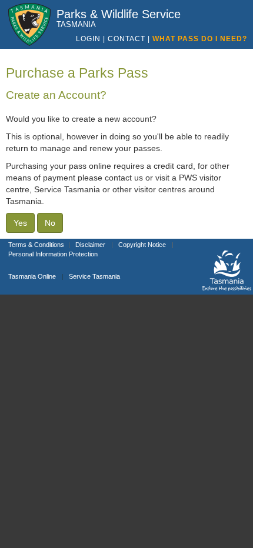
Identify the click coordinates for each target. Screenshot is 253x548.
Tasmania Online (32, 276)
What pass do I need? (199, 39)
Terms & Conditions (36, 244)
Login (88, 39)
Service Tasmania (94, 276)
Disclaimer (90, 244)
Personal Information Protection (53, 254)
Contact (128, 39)
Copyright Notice (142, 244)
